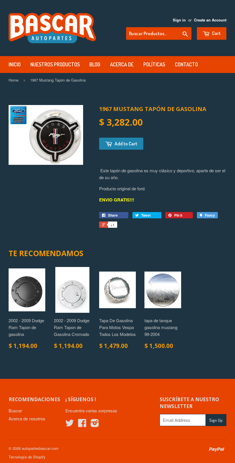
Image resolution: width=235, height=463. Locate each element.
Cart (216, 33)
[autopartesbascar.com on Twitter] (69, 425)
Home (13, 80)
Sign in (179, 20)
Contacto (186, 64)
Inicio (15, 64)
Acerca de (122, 64)
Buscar (15, 410)
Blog (94, 64)
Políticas (154, 64)
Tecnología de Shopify (27, 457)
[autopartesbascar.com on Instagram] (95, 425)
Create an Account (210, 20)
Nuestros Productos (55, 64)
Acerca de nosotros (27, 418)
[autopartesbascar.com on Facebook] (82, 425)
